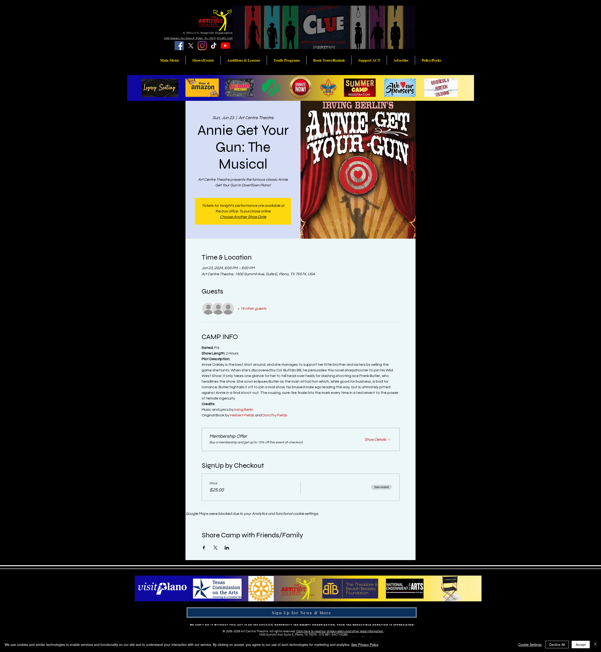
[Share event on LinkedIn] (227, 548)
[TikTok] (213, 45)
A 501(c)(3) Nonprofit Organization (208, 32)
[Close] (595, 644)
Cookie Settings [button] (530, 644)
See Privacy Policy (364, 644)
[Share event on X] (215, 548)
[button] (169, 60)
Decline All (557, 644)
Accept (581, 644)
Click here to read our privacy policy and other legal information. (340, 631)
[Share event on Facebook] (204, 548)
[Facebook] (179, 45)
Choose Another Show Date (243, 217)
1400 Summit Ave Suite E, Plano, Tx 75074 (190, 38)
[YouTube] (225, 45)
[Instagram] (202, 45)
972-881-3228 (225, 38)
